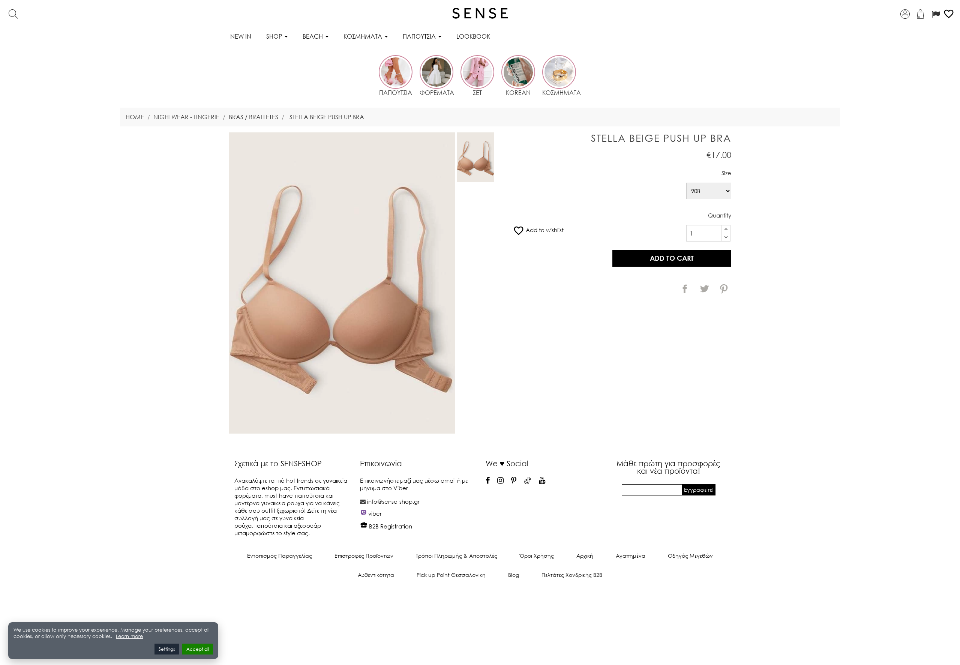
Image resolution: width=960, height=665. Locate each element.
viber (375, 513)
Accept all (197, 649)
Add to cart (672, 258)
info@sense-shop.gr (393, 501)
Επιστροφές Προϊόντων (363, 555)
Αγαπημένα (630, 555)
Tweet (704, 288)
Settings (167, 649)
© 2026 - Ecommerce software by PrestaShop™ (480, 600)
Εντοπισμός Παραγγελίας (279, 555)
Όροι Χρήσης (537, 555)
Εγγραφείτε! (699, 489)
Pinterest (723, 288)
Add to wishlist (538, 230)
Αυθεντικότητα (376, 574)
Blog (513, 574)
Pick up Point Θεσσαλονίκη (451, 574)
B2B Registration (390, 526)
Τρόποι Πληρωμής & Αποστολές (456, 555)
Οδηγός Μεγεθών (690, 555)
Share (684, 288)
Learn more (129, 636)
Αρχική (584, 555)
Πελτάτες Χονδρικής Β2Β (572, 574)
